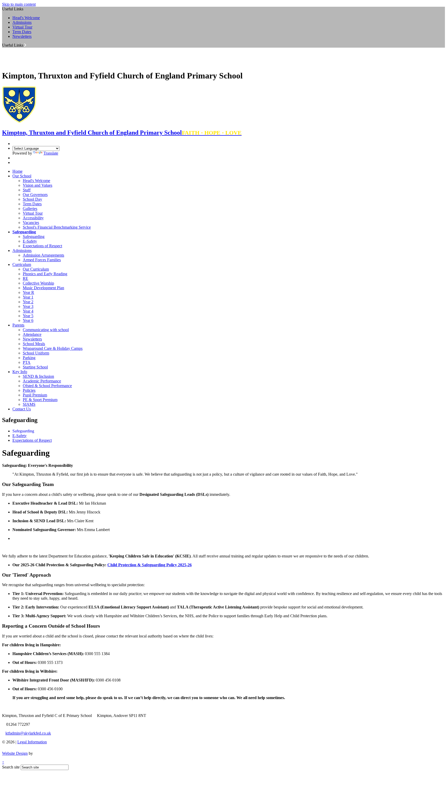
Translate (50, 153)
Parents (18, 325)
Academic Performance (42, 381)
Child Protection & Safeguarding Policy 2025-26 (149, 565)
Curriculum (21, 264)
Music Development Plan (43, 288)
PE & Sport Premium (40, 399)
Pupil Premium (35, 395)
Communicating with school (46, 330)
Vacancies (31, 222)
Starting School (35, 367)
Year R (28, 292)
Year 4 (28, 311)
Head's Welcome (26, 18)
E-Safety (30, 241)
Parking (29, 358)
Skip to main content (19, 4)
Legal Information (32, 742)
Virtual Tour (22, 27)
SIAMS (29, 404)
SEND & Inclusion (38, 376)
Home (17, 171)
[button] (25, 45)
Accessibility (33, 218)
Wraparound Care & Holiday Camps (53, 348)
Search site (11, 767)
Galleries (30, 208)
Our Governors (35, 194)
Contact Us (21, 409)
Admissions (22, 22)
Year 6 (28, 320)
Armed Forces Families (42, 260)
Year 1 (28, 297)
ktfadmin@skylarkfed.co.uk (28, 733)
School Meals (34, 344)
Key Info (19, 371)
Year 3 (28, 306)
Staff (27, 190)
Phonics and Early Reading (45, 274)
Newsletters (22, 36)
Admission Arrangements (43, 255)
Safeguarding (24, 232)
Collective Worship (38, 283)
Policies (29, 390)
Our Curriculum (36, 269)
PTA (27, 362)
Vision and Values (37, 185)
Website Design (15, 753)
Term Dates (21, 32)
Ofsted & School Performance (47, 385)
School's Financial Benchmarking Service (57, 227)
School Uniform (36, 353)
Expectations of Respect (42, 246)
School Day (32, 199)
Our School (21, 176)
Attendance (32, 334)
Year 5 (28, 316)
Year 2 (28, 302)
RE (25, 278)
